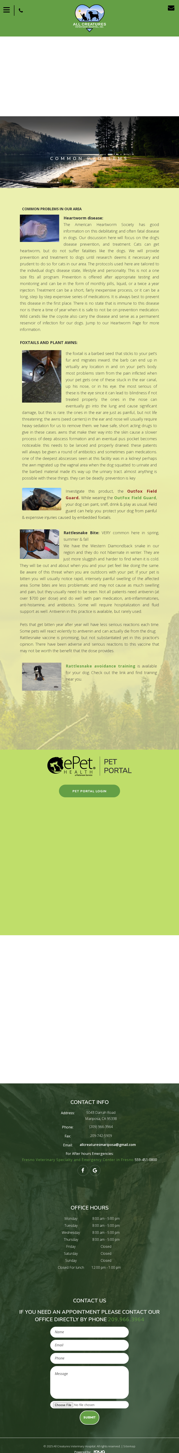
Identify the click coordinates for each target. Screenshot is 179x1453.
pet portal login (89, 791)
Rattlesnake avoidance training (101, 666)
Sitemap (129, 1446)
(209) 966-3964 (101, 1126)
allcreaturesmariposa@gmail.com (108, 1144)
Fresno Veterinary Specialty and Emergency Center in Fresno (78, 1159)
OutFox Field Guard (135, 497)
